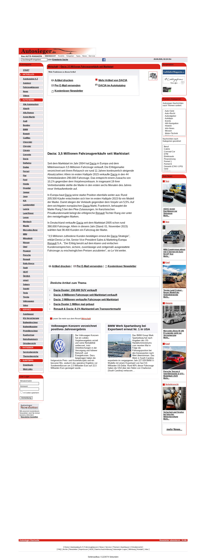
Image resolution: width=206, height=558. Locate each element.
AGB (91, 549)
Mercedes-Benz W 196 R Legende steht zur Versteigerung (173, 333)
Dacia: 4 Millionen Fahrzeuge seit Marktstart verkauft (85, 294)
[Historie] (174, 126)
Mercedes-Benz (30, 230)
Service (108, 547)
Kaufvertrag (28, 335)
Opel (25, 247)
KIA (24, 201)
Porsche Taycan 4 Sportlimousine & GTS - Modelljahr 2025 (174, 373)
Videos (26, 96)
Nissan (26, 242)
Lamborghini (28, 205)
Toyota (26, 297)
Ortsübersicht (29, 343)
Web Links (28, 369)
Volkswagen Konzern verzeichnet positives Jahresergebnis (74, 327)
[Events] (174, 121)
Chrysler (27, 146)
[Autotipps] (174, 118)
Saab (25, 268)
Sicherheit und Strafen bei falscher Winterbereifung (173, 414)
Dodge (26, 167)
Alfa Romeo (28, 113)
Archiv (65, 549)
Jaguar (26, 192)
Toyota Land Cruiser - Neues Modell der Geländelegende (173, 292)
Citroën (26, 150)
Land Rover (28, 213)
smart (25, 280)
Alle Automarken (30, 104)
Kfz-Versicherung (31, 318)
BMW (25, 129)
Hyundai (27, 188)
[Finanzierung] (174, 159)
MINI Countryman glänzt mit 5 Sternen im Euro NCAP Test (174, 251)
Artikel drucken (64, 80)
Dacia (25, 159)
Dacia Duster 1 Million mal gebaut (74, 304)
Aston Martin (29, 117)
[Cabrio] (174, 149)
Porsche (27, 255)
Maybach (27, 222)
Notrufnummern (30, 339)
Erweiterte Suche (60, 59)
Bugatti (26, 134)
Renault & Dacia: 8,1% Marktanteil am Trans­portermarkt (87, 309)
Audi (25, 121)
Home (66, 547)
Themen (116, 547)
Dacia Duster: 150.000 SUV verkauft (75, 290)
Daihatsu (27, 163)
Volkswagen (28, 301)
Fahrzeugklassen (31, 87)
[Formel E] (174, 164)
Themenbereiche (30, 356)
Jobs (146, 549)
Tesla (25, 293)
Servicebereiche (30, 352)
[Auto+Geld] (174, 111)
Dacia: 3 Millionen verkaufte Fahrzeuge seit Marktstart (86, 299)
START (26, 70)
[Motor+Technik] (174, 133)
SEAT (25, 272)
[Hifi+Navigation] (174, 123)
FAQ (59, 549)
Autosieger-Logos (120, 549)
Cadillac (26, 138)
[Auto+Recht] (174, 113)
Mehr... (166, 216)
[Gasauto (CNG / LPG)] (174, 166)
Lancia (26, 209)
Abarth (26, 108)
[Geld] (174, 169)
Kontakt (140, 549)
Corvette (27, 155)
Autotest (27, 83)
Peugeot (27, 251)
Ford (25, 180)
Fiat (24, 175)
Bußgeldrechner (30, 322)
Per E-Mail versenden (67, 85)
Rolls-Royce (28, 263)
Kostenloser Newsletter (69, 90)
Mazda (26, 226)
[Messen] (174, 131)
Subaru (26, 284)
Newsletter (73, 549)
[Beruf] (174, 146)
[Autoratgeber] (174, 116)
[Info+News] (174, 128)
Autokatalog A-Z (30, 79)
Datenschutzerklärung (103, 549)
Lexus (26, 217)
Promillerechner (30, 331)
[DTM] (174, 154)
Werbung (132, 549)
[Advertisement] (103, 23)
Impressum (83, 549)
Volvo (25, 305)
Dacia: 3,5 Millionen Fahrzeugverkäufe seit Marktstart (87, 66)
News (25, 91)
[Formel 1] (174, 161)
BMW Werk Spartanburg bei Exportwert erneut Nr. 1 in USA (129, 327)
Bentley (26, 125)
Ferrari (26, 171)
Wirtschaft (53, 66)
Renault (26, 259)
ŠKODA (26, 276)
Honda (26, 184)
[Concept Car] (174, 151)
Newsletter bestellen (29, 417)
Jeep (25, 196)
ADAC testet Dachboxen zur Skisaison (170, 211)
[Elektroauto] (174, 156)
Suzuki (26, 289)
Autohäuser (28, 314)
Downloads (28, 365)
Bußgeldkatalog (30, 327)
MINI (25, 234)
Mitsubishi (27, 238)
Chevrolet (27, 142)
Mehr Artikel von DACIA (112, 80)
